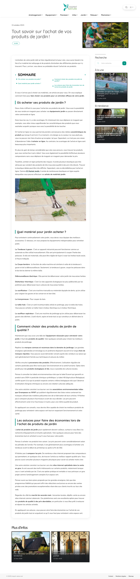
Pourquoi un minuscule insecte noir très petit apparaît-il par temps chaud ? (110, 117)
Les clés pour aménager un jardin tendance (29, 554)
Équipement (57, 551)
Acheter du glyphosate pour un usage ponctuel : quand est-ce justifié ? (109, 135)
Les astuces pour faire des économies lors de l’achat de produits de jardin (69, 86)
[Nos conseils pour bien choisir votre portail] (70, 547)
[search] (126, 7)
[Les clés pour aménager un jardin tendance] (31, 547)
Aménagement (18, 551)
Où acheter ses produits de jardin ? (29, 79)
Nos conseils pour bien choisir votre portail (69, 554)
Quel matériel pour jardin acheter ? (29, 83)
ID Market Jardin (32, 171)
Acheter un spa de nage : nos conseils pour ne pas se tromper (110, 93)
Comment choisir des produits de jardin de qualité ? (68, 80)
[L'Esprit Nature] (70, 7)
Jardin (16, 43)
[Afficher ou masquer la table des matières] (61, 75)
